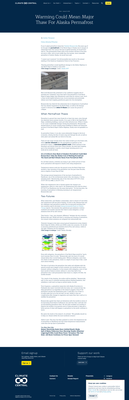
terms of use (95, 391)
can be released (51, 142)
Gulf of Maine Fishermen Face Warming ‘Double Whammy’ (62, 331)
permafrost (55, 48)
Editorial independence (75, 395)
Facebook (109, 378)
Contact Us (54, 376)
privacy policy (106, 391)
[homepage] (26, 3)
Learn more (81, 362)
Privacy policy (63, 395)
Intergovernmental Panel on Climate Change (62, 207)
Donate (108, 3)
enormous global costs (62, 144)
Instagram (109, 376)
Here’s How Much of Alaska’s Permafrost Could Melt (67, 154)
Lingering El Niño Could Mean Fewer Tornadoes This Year (62, 333)
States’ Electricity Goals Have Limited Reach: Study (60, 329)
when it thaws (61, 107)
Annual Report (73, 378)
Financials (89, 376)
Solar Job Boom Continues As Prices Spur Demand (60, 335)
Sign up (25, 363)
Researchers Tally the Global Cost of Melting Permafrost (62, 156)
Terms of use (52, 395)
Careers (52, 378)
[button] (47, 3)
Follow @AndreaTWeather (49, 42)
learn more (92, 390)
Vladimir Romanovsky (71, 46)
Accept (92, 396)
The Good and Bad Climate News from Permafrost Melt (61, 158)
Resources (95, 3)
